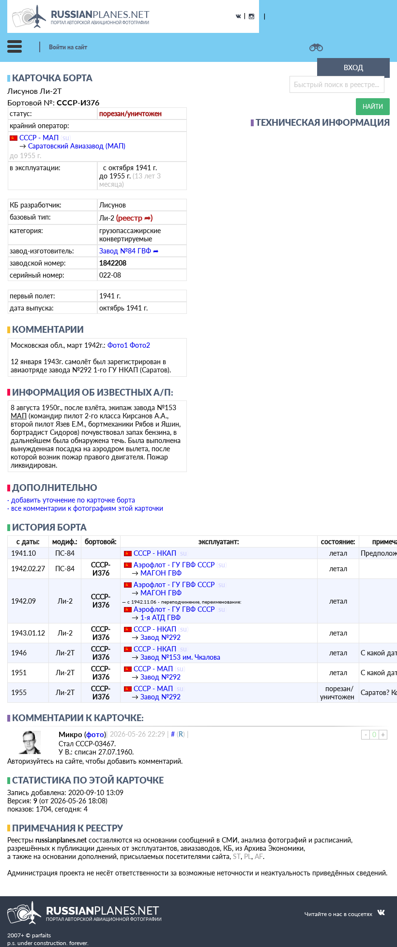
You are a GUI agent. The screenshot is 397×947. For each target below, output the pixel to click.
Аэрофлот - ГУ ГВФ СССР (174, 565)
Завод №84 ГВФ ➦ (129, 251)
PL (247, 856)
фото (95, 734)
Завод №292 (160, 637)
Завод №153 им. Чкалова (180, 657)
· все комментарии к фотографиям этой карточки (85, 508)
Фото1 (117, 345)
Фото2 (140, 345)
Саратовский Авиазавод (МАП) (76, 146)
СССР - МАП (39, 137)
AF (259, 856)
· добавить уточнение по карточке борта (71, 500)
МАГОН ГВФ (161, 573)
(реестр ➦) (134, 217)
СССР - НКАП (155, 553)
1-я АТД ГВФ (160, 617)
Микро (70, 734)
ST (237, 856)
